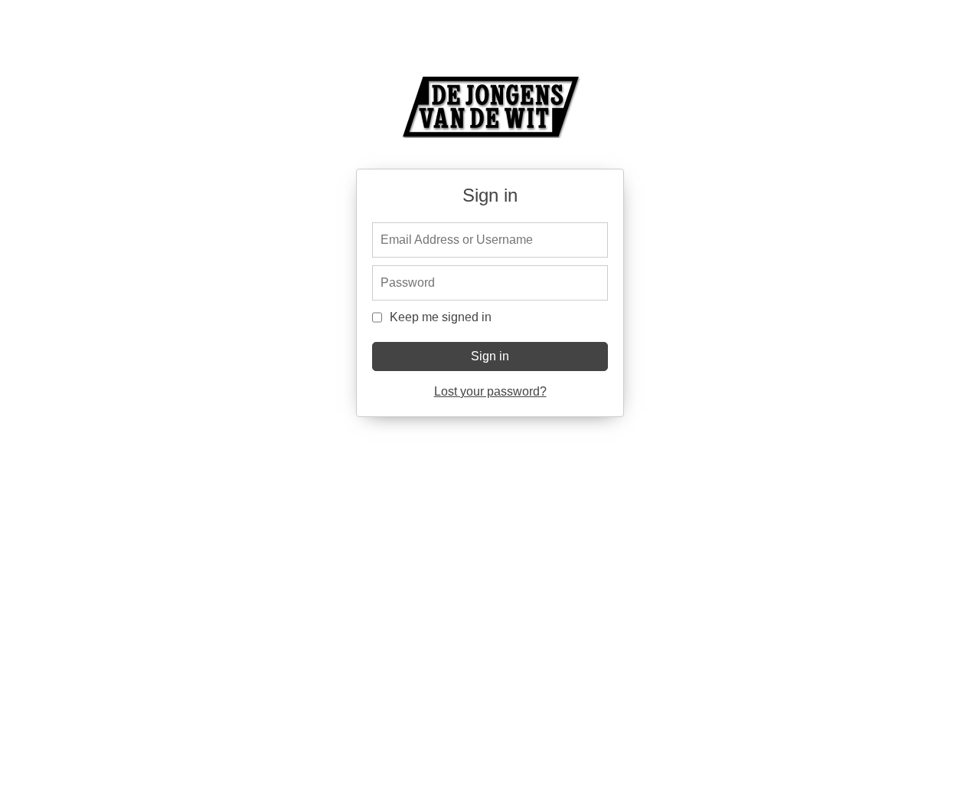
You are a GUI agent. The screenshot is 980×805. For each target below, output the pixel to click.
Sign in (490, 356)
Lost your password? (490, 391)
